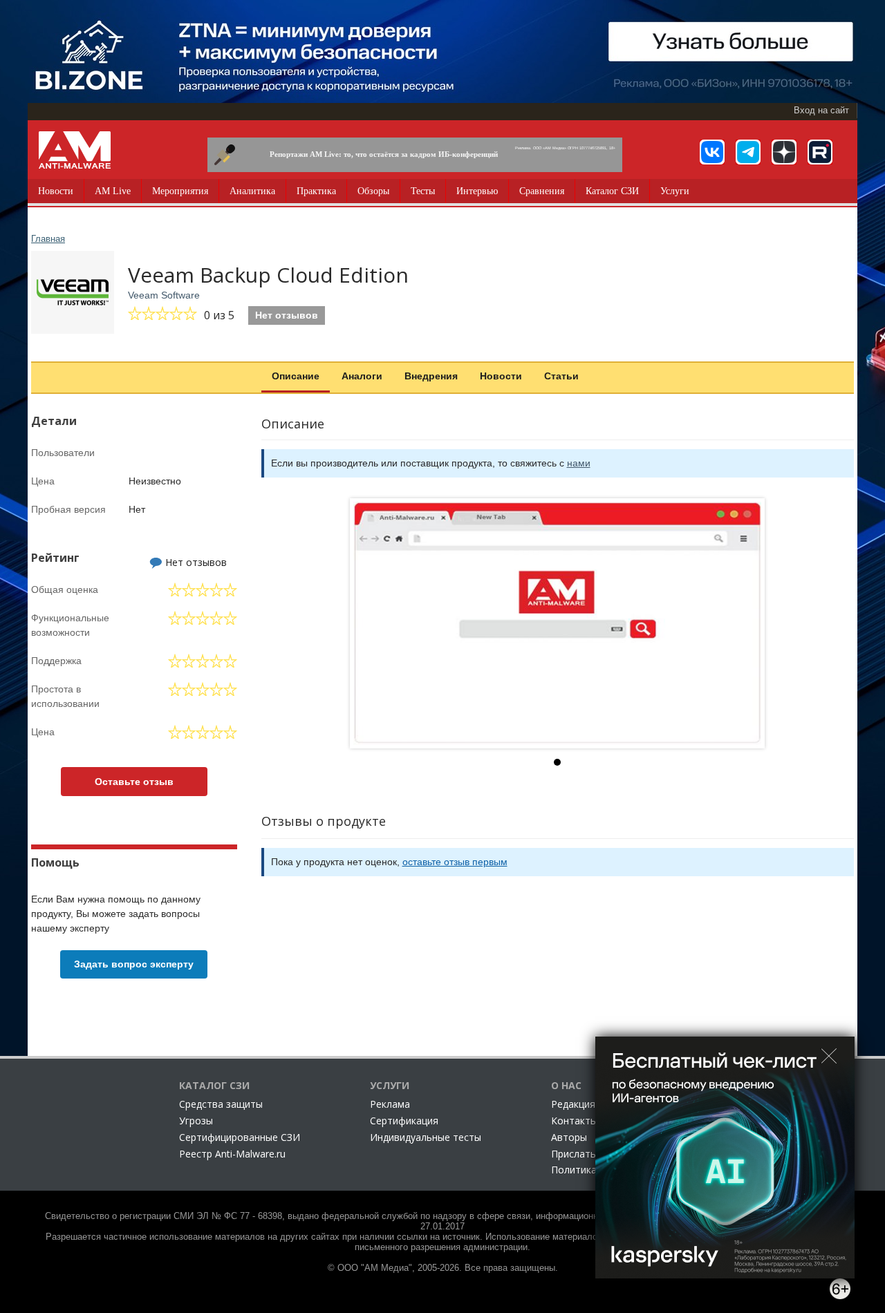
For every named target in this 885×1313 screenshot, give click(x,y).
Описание (295, 375)
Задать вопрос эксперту (134, 964)
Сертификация (404, 1120)
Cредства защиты (221, 1104)
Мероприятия (180, 191)
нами (578, 463)
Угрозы (196, 1120)
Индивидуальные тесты (425, 1137)
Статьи (561, 375)
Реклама (390, 1104)
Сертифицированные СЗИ (239, 1137)
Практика (316, 191)
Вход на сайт (821, 110)
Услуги (674, 191)
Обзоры (373, 191)
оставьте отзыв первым (454, 861)
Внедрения (431, 375)
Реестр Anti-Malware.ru (232, 1153)
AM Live (113, 191)
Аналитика (252, 191)
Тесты (423, 191)
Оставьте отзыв (134, 781)
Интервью (477, 191)
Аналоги (362, 375)
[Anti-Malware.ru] (75, 150)
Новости (55, 191)
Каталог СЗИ (612, 191)
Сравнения (541, 191)
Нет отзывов (286, 315)
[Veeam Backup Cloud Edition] (557, 623)
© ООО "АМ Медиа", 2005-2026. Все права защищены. (443, 1268)
